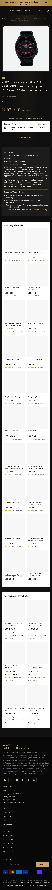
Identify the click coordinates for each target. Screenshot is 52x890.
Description (9, 152)
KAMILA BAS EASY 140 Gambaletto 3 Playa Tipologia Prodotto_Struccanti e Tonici (36, 539)
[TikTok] (22, 780)
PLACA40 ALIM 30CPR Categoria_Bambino (35, 396)
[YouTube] (16, 780)
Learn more (37, 118)
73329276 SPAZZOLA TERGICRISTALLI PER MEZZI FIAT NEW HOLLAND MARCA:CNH (37, 468)
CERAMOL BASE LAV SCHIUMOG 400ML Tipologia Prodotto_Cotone (35, 575)
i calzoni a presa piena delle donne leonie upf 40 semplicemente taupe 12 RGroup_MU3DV (14, 468)
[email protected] (12, 207)
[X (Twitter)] (28, 780)
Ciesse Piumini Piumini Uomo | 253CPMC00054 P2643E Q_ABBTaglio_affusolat (36, 667)
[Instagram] (10, 780)
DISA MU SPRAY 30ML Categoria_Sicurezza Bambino (35, 503)
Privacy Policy (8, 839)
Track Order (7, 824)
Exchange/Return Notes (14, 192)
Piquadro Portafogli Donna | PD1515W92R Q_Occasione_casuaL (14, 625)
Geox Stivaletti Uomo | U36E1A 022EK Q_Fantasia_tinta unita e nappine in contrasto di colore (36, 709)
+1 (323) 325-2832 (9, 797)
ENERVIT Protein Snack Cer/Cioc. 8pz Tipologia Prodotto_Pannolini (13, 396)
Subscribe (42, 864)
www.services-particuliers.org (25, 10)
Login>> (11, 638)
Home (4, 18)
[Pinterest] (34, 780)
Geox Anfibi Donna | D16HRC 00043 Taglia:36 (36, 624)
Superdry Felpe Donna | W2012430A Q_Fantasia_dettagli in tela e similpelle (14, 667)
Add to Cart (25, 137)
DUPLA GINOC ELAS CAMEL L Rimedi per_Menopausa (14, 253)
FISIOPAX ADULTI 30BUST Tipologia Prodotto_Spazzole (36, 253)
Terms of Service (9, 843)
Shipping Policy (8, 847)
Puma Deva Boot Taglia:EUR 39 (14, 709)
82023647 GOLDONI (12, 431)
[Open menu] (4, 10)
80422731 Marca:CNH (12, 288)
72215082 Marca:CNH (12, 359)
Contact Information (11, 851)
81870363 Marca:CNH (12, 538)
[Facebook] (5, 780)
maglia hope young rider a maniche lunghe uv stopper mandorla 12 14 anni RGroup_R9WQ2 (14, 575)
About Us (6, 813)
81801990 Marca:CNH (35, 431)
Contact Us (7, 817)
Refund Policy (8, 836)
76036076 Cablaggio (35, 323)
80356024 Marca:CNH (13, 502)
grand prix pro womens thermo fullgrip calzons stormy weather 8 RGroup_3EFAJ (13, 325)
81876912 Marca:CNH (35, 359)
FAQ (4, 820)
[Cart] (47, 10)
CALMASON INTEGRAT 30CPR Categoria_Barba (36, 289)
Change (45, 124)
